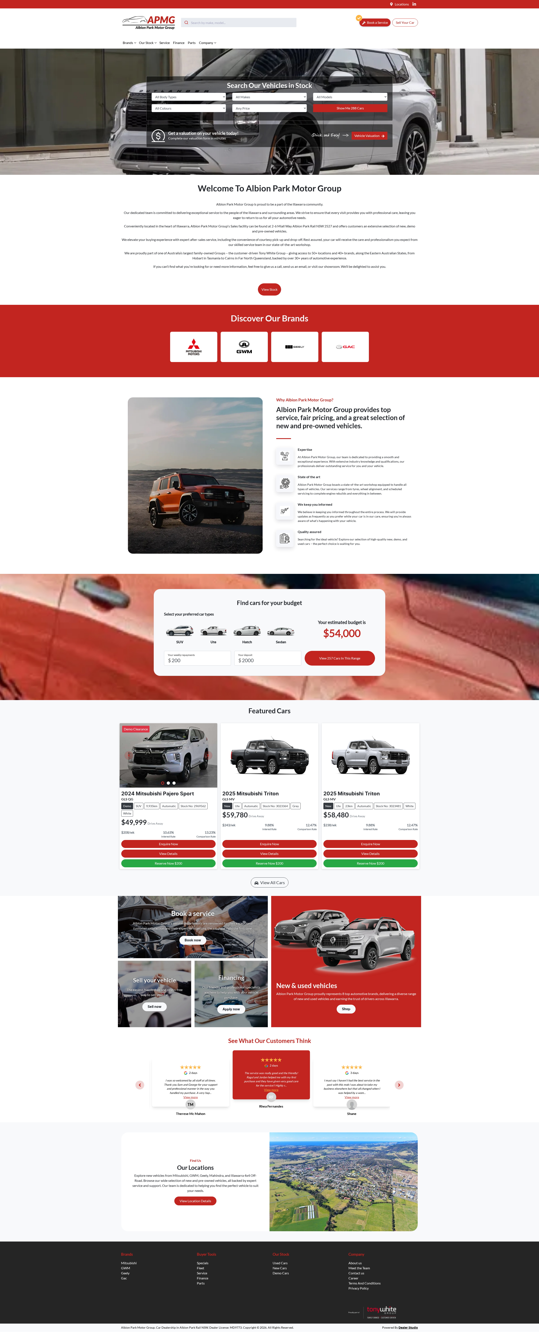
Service (164, 43)
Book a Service (377, 22)
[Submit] (186, 22)
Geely (125, 1273)
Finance (178, 43)
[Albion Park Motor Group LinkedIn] (415, 4)
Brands (128, 43)
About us (355, 1263)
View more (190, 1097)
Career (353, 1278)
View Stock (269, 289)
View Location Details (195, 1201)
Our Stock (146, 43)
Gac (124, 1278)
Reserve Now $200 (168, 863)
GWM (125, 1268)
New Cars (280, 1268)
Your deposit (245, 655)
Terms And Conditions (364, 1283)
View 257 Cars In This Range (339, 658)
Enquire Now (168, 844)
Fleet (200, 1268)
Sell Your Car (405, 22)
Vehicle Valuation (367, 136)
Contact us (356, 1273)
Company (206, 43)
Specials (202, 1263)
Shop (346, 1009)
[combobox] (238, 22)
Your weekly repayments (181, 655)
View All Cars (272, 882)
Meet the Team (359, 1268)
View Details (168, 854)
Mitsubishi (129, 1263)
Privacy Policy (358, 1288)
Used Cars (280, 1263)
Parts (192, 43)
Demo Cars (281, 1273)
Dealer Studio (408, 1327)
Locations (402, 4)
